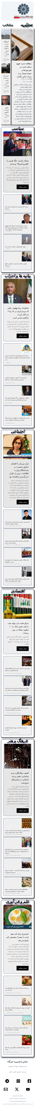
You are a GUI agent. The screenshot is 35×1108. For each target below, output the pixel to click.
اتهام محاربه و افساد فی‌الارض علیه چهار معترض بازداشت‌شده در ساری (16, 542)
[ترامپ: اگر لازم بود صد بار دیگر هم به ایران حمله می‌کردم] (27, 199)
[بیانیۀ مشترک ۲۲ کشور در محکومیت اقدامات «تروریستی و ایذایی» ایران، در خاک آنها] (27, 370)
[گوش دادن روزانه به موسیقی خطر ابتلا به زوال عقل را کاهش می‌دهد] (27, 1000)
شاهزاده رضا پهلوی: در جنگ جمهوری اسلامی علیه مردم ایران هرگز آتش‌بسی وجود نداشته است (17, 399)
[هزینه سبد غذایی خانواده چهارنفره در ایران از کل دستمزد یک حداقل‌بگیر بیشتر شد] (27, 701)
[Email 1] (6, 1089)
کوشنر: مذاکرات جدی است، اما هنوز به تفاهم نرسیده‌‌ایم (15, 264)
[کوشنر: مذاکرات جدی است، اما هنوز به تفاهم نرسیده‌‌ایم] (27, 256)
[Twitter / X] (17, 1089)
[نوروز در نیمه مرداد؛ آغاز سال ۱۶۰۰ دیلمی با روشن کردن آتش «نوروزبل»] (27, 863)
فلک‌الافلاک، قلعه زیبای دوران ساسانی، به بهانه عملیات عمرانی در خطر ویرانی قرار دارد (16, 890)
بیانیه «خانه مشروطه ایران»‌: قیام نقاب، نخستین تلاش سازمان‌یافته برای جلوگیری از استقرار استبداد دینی (17, 357)
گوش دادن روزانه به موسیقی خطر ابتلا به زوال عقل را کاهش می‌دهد (17, 1009)
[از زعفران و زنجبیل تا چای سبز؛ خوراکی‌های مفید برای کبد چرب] (27, 981)
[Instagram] (18, 1081)
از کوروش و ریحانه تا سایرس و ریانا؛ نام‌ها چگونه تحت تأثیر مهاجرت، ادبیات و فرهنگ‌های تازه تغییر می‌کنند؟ (16, 851)
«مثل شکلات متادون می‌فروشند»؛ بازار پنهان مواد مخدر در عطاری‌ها (17, 561)
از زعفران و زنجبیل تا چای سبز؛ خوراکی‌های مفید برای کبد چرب (17, 989)
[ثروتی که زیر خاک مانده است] (5, 68)
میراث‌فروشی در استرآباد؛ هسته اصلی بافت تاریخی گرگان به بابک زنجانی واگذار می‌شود (17, 831)
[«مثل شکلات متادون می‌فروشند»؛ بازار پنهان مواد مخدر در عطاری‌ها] (27, 553)
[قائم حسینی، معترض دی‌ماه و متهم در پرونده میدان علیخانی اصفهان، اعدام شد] (27, 515)
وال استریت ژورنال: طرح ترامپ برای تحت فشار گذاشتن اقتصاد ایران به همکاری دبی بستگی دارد (17, 689)
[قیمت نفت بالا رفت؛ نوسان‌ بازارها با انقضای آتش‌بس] (27, 720)
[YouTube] (28, 1089)
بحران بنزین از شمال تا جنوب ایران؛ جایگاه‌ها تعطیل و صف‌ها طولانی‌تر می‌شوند (17, 669)
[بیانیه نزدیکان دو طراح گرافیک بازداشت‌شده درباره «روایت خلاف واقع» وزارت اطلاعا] (27, 572)
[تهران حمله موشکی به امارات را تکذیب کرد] (27, 239)
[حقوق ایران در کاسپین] (5, 100)
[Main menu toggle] (4, 11)
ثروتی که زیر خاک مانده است (6, 79)
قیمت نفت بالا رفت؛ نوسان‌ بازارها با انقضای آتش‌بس (15, 728)
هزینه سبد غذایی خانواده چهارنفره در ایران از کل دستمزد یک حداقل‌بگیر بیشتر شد (16, 709)
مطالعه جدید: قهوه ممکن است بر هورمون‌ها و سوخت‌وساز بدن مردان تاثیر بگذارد (24, 70)
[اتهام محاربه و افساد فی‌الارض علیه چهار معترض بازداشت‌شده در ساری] (27, 534)
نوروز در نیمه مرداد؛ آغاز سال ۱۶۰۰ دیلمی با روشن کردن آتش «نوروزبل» (17, 871)
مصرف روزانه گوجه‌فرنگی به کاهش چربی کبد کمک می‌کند (17, 1048)
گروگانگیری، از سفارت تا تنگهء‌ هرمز (6, 46)
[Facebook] (29, 1081)
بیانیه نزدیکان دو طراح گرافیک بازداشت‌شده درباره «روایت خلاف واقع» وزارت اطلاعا (17, 580)
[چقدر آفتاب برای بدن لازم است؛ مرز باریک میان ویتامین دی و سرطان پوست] (27, 1020)
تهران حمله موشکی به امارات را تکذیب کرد (15, 246)
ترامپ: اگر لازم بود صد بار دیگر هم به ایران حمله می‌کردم (16, 207)
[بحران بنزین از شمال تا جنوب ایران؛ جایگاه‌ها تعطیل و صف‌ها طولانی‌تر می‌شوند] (27, 661)
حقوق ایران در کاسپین (6, 110)
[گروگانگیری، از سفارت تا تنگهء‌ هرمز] (5, 34)
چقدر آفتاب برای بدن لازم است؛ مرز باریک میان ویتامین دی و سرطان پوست (16, 1028)
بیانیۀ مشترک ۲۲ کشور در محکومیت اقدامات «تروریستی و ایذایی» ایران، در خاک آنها (16, 378)
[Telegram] (7, 1081)
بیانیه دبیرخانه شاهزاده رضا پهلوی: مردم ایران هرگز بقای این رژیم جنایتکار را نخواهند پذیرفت (17, 419)
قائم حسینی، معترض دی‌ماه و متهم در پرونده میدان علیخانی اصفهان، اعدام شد (17, 523)
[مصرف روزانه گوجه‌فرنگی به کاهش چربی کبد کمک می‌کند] (27, 1040)
